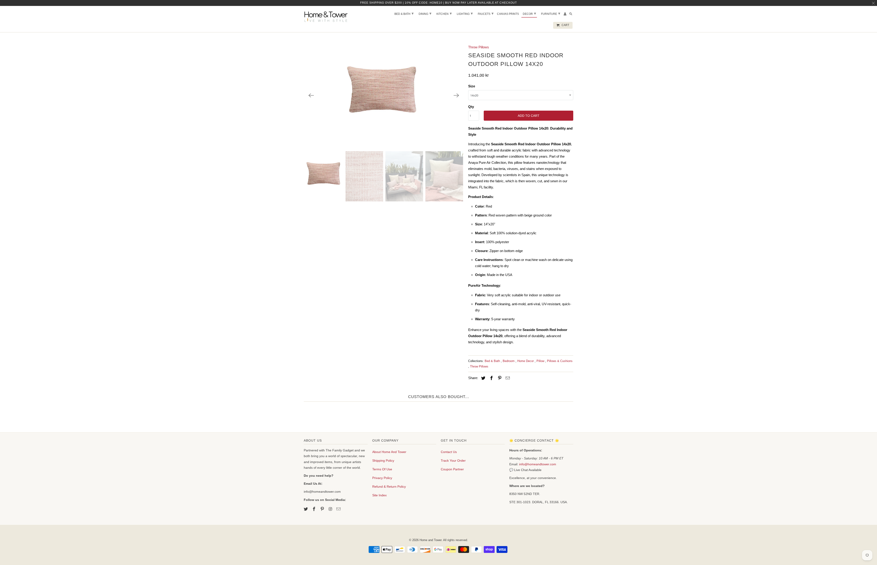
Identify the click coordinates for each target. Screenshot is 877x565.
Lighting (465, 13)
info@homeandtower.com (537, 464)
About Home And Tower (389, 452)
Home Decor (526, 361)
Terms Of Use (382, 469)
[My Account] (565, 14)
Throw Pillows (478, 47)
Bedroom (509, 361)
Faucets (486, 13)
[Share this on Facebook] (490, 378)
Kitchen (444, 13)
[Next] (456, 95)
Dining (425, 13)
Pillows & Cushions (560, 361)
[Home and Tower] (326, 16)
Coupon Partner (452, 469)
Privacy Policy (382, 478)
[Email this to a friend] (507, 378)
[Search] (571, 14)
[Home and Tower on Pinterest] (322, 509)
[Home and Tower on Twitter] (306, 509)
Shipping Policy (383, 460)
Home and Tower (430, 540)
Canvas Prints (508, 14)
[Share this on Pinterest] (499, 378)
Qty (471, 107)
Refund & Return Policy (389, 486)
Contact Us (449, 452)
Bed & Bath (493, 361)
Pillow (540, 361)
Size (471, 86)
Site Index (379, 495)
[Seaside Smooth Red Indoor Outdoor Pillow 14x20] (383, 95)
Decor (529, 13)
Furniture (550, 13)
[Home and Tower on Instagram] (330, 509)
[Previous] (311, 95)
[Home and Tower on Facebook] (314, 509)
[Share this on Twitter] (482, 378)
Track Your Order (453, 460)
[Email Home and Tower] (338, 509)
